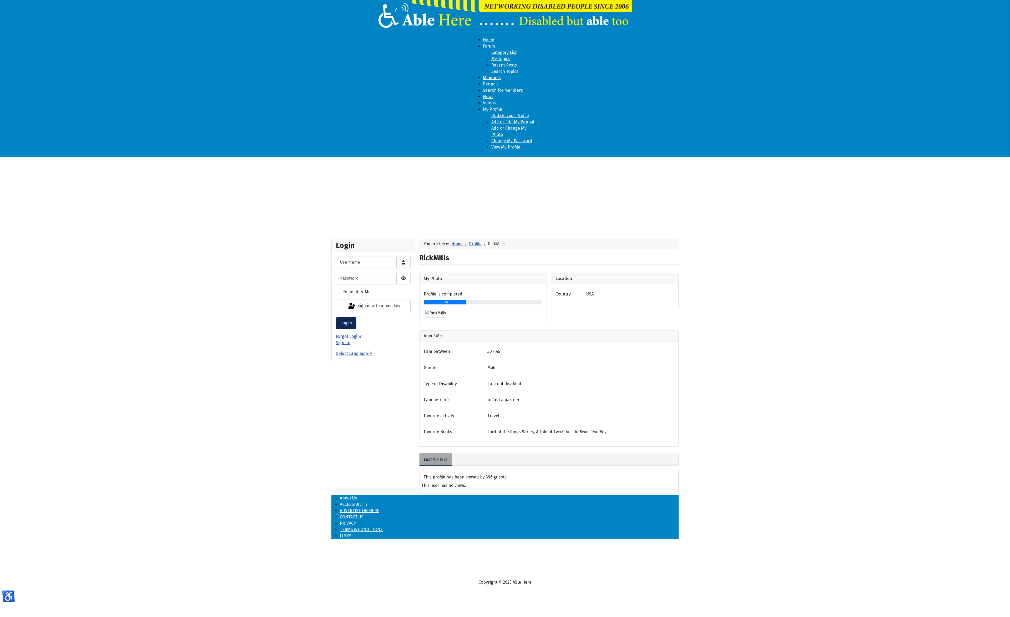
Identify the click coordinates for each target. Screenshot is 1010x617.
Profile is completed (443, 294)
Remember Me (356, 291)
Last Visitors (435, 459)
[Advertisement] (505, 195)
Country (563, 294)
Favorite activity (439, 415)
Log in (346, 322)
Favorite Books (438, 431)
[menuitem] (488, 39)
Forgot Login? (349, 336)
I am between (437, 351)
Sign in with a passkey (378, 305)
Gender (431, 367)
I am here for (436, 399)
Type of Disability (440, 383)
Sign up (343, 342)
